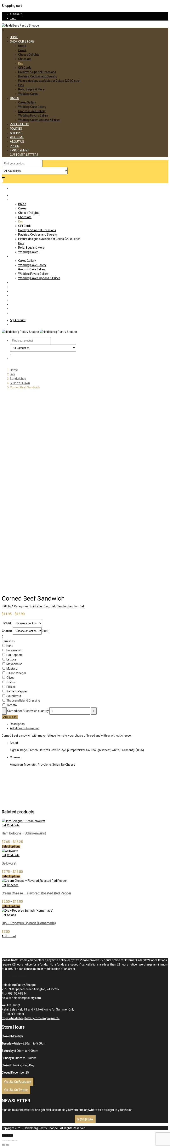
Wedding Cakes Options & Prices (39, 120)
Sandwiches (18, 378)
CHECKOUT (16, 14)
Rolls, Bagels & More (31, 89)
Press (14, 146)
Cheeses (12, 885)
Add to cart (10, 716)
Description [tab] (17, 724)
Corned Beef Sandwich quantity (28, 711)
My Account (18, 320)
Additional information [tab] (24, 728)
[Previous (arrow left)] (3, 1145)
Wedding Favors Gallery (33, 115)
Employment (19, 150)
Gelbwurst (9, 863)
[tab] (89, 724)
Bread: (7, 623)
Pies (21, 85)
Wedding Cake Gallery (32, 106)
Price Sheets (19, 124)
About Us (17, 141)
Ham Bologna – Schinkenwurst (24, 833)
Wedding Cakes (28, 93)
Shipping (16, 133)
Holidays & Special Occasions (37, 72)
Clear (45, 630)
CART (13, 18)
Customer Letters (24, 154)
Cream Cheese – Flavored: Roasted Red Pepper (36, 893)
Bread (22, 45)
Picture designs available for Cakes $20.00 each (49, 80)
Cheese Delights (28, 54)
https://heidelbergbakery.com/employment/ (31, 1018)
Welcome (17, 137)
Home (14, 37)
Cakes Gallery (27, 102)
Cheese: (7, 630)
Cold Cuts (13, 825)
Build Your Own (20, 383)
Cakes (22, 50)
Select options (11, 846)
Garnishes (8, 641)
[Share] (7, 1140)
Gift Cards (24, 67)
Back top (7, 1135)
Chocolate (25, 59)
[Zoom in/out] (15, 1140)
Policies (16, 128)
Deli (20, 63)
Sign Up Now (85, 1119)
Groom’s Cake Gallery (32, 111)
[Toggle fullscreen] (11, 1140)
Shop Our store (22, 41)
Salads (11, 915)
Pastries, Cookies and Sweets (37, 76)
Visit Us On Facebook (17, 1081)
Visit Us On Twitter (16, 1089)
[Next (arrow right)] (7, 1145)
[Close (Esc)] (3, 1140)
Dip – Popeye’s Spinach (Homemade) (29, 923)
